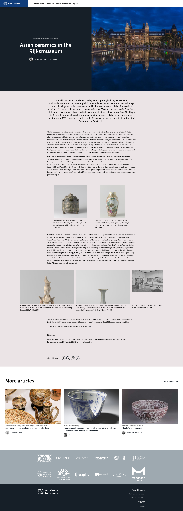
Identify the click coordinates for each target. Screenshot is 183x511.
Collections (50, 3)
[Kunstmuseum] (82, 458)
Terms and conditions (137, 498)
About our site (38, 3)
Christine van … (74, 435)
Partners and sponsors (137, 494)
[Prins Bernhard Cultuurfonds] (63, 475)
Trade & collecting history (41, 39)
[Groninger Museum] (101, 458)
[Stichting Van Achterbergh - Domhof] (119, 475)
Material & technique (28, 426)
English (166, 5)
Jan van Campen (40, 59)
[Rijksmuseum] (63, 459)
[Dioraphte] (82, 475)
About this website (138, 490)
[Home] (14, 3)
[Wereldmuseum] (119, 458)
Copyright (141, 502)
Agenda (75, 3)
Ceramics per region (41, 426)
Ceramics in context (63, 3)
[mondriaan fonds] (138, 475)
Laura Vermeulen (17, 432)
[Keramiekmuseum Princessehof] (44, 458)
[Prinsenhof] (138, 458)
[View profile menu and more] (178, 5)
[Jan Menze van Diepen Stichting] (44, 475)
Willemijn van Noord (134, 432)
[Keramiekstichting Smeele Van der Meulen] (101, 475)
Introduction (54, 39)
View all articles (168, 381)
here (89, 326)
